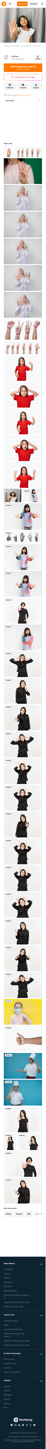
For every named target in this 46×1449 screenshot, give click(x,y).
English (7, 1434)
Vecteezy (7, 1316)
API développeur (10, 1333)
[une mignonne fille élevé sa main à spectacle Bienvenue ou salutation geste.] (13, 520)
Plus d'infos (10, 99)
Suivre (38, 59)
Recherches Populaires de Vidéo (16, 1393)
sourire (19, 1256)
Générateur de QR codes (13, 1352)
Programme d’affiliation (13, 1375)
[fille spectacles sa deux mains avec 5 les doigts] (22, 405)
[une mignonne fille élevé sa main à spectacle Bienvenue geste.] (22, 541)
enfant (8, 1256)
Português (8, 1443)
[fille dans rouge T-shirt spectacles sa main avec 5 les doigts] (22, 378)
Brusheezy (8, 1312)
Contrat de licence (11, 1366)
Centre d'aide (9, 1407)
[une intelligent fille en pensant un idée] (22, 662)
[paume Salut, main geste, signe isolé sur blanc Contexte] (9, 150)
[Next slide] (36, 1256)
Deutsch (7, 1447)
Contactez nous (10, 1412)
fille (29, 1256)
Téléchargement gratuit (23, 67)
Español (7, 1439)
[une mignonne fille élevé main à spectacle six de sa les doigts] (22, 609)
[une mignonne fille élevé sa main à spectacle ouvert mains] (22, 582)
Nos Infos (7, 1416)
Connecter (33, 4)
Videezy (7, 1320)
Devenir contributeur (12, 1420)
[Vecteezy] (3, 3)
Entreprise (8, 1325)
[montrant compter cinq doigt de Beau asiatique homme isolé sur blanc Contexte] (22, 635)
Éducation (8, 1329)
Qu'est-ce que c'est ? (25, 95)
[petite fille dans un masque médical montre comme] (22, 1036)
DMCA (6, 1370)
